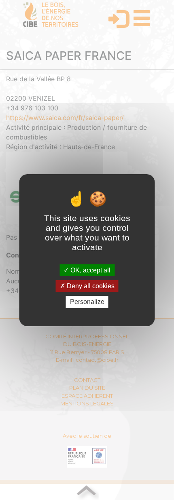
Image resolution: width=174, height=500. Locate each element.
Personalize (87, 301)
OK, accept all (89, 270)
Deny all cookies (90, 286)
